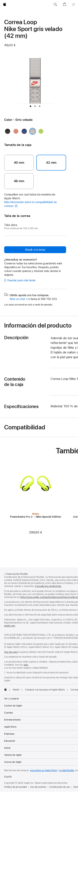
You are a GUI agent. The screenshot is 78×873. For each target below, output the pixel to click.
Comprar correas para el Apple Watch (45, 689)
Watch (16, 689)
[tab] (30, 106)
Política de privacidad (15, 787)
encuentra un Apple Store (43, 770)
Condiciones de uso (59, 787)
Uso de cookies (38, 787)
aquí (26, 664)
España (8, 776)
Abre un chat (18, 299)
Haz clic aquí (10, 652)
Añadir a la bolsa (35, 249)
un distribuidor (66, 770)
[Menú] (73, 4)
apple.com (9, 625)
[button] (55, 4)
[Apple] (5, 689)
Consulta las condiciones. (48, 586)
